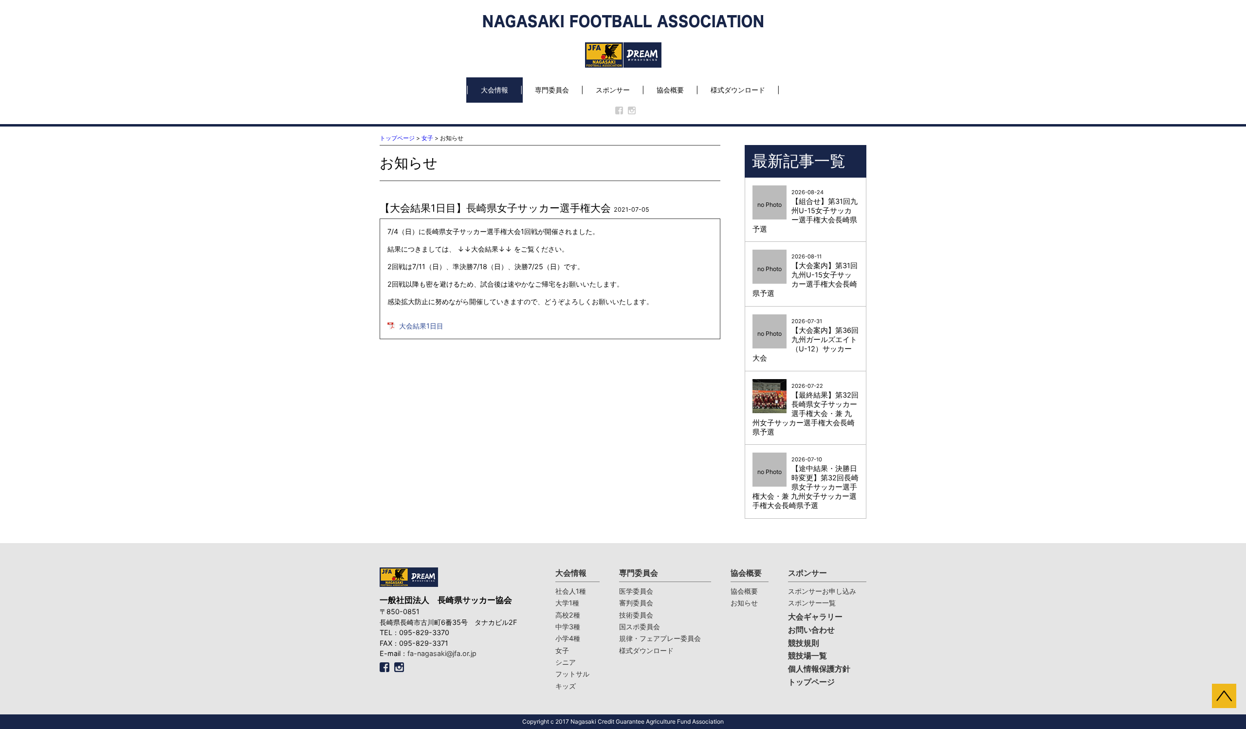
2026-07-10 (805, 483)
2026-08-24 (805, 211)
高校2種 (567, 615)
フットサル (572, 674)
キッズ (565, 686)
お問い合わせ (811, 630)
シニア (565, 662)
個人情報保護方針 (819, 669)
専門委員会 (552, 90)
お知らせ (744, 603)
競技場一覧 (807, 655)
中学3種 (567, 626)
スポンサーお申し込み (822, 591)
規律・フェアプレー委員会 (660, 638)
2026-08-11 (805, 275)
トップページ (397, 138)
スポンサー (613, 90)
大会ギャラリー (815, 616)
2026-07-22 (805, 410)
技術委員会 (636, 615)
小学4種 (567, 638)
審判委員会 (636, 603)
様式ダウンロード (738, 90)
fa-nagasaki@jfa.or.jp (441, 653)
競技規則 (803, 643)
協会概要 (670, 90)
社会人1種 (570, 591)
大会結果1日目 (421, 326)
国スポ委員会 (639, 626)
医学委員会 (636, 591)
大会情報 (494, 90)
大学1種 (567, 603)
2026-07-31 (805, 340)
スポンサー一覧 (812, 603)
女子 (427, 138)
